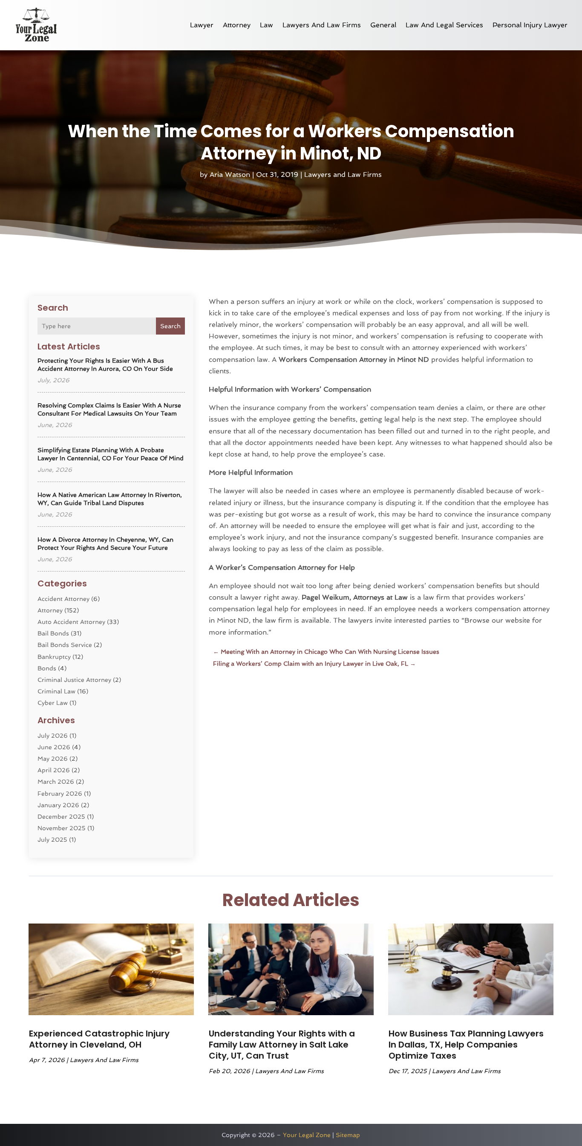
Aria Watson (230, 174)
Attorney (237, 25)
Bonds (46, 668)
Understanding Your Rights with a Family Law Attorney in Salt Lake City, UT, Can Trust (282, 1045)
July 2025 (52, 839)
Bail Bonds (53, 633)
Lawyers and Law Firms (321, 25)
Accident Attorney (63, 598)
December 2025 (61, 816)
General (383, 25)
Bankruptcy (54, 656)
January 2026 (58, 805)
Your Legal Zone (307, 1135)
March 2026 (55, 781)
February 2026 (59, 793)
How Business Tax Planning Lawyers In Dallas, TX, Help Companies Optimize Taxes (466, 1045)
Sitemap (348, 1135)
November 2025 (61, 828)
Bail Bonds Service (64, 644)
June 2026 (53, 747)
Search (170, 326)
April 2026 (53, 770)
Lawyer (201, 25)
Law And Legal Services (444, 25)
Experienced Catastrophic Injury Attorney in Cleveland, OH (99, 1039)
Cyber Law (52, 702)
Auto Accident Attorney (71, 621)
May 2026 (52, 758)
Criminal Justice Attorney (74, 679)
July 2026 (52, 735)
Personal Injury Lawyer (530, 25)
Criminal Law (56, 691)
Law (266, 25)
